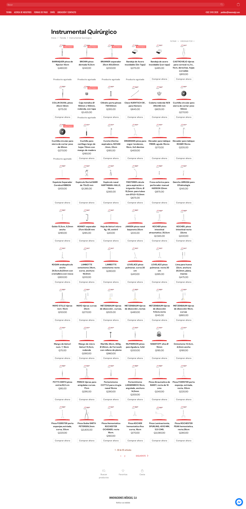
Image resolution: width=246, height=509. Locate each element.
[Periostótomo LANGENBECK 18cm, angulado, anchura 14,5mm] (135, 371)
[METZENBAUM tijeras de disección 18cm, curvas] (184, 295)
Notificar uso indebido (123, 502)
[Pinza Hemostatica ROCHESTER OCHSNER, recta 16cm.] (111, 413)
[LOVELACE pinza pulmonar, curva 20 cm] (135, 254)
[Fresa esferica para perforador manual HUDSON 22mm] (159, 171)
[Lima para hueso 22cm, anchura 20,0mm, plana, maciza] (184, 254)
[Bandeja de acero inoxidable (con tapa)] (159, 51)
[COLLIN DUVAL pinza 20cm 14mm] (62, 92)
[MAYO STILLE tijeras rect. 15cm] (62, 295)
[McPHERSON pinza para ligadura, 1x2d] (135, 333)
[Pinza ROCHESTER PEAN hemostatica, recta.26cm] (184, 413)
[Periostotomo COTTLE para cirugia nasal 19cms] (111, 371)
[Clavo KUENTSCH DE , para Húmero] (135, 92)
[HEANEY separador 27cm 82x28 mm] (87, 216)
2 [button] (124, 456)
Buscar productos (104, 476)
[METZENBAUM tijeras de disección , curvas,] (111, 295)
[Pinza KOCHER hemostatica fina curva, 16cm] (135, 413)
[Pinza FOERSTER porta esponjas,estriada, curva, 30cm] (62, 413)
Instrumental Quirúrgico (80, 38)
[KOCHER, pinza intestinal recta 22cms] (184, 216)
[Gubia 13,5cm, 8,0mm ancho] (62, 216)
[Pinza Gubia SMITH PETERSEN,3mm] (87, 413)
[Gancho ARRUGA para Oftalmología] (184, 171)
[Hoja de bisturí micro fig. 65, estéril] (111, 216)
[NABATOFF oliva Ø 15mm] (159, 333)
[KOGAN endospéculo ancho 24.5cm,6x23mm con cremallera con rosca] (62, 254)
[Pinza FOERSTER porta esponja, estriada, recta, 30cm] (184, 371)
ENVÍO (52, 12)
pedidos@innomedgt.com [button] (230, 12)
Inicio (53, 38)
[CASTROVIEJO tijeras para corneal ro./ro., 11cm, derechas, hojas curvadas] (184, 51)
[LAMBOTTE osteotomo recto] (111, 254)
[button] (238, 4)
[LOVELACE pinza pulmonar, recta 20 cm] (159, 254)
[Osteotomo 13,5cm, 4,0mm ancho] (184, 333)
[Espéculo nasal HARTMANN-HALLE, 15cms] (111, 171)
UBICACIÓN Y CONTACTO (66, 12)
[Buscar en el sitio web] (222, 4)
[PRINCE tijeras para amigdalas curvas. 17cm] (87, 371)
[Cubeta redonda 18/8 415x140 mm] (159, 92)
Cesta (142, 474)
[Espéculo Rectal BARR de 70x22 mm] (87, 171)
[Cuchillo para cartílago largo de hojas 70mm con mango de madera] (87, 130)
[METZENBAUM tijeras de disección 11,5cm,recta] (159, 295)
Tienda (63, 38)
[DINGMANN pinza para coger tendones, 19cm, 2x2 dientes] (135, 130)
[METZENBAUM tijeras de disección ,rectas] (135, 295)
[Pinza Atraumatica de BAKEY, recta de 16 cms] (159, 371)
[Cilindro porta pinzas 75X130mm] (111, 92)
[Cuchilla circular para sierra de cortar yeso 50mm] (184, 92)
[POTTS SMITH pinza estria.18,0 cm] (62, 371)
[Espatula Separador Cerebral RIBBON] (62, 171)
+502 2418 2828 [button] (211, 12)
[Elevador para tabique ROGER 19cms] (184, 130)
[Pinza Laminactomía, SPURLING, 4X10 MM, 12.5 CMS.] (159, 413)
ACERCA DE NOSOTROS (23, 12)
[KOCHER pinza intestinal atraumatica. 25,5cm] (159, 216)
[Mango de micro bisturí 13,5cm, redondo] (87, 333)
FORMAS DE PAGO (41, 12)
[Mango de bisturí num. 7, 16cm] (62, 333)
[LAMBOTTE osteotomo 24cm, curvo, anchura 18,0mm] (87, 254)
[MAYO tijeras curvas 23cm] (87, 295)
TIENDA (9, 12)
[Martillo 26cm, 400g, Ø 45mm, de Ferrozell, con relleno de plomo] (111, 333)
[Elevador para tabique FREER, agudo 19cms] (159, 130)
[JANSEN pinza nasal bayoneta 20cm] (135, 216)
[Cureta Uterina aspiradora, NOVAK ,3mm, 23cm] (111, 130)
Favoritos (123, 474)
